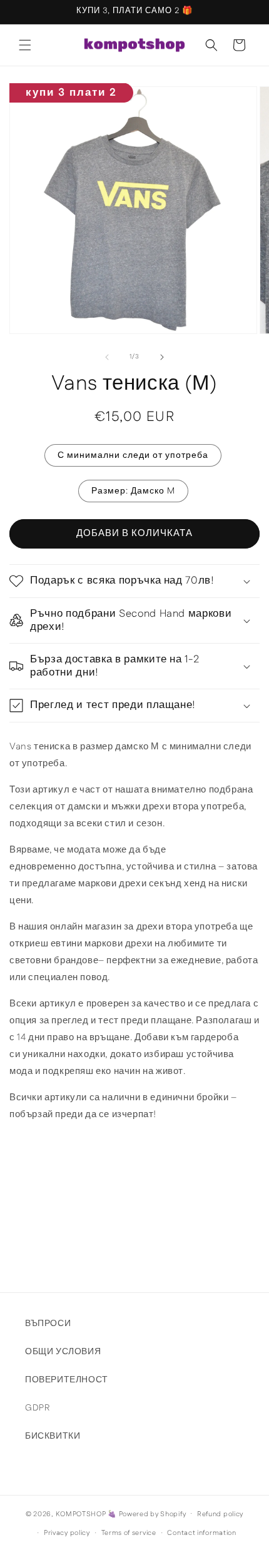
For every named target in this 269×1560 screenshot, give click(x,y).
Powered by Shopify (152, 1514)
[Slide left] (107, 357)
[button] (25, 45)
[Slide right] (162, 357)
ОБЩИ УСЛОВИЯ (63, 1351)
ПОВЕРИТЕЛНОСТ (66, 1380)
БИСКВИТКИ (52, 1436)
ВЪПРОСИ (48, 1323)
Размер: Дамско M (133, 491)
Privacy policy (67, 1533)
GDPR (37, 1408)
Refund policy (220, 1514)
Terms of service (128, 1533)
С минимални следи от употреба (133, 455)
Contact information (201, 1533)
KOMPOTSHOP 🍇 (86, 1514)
